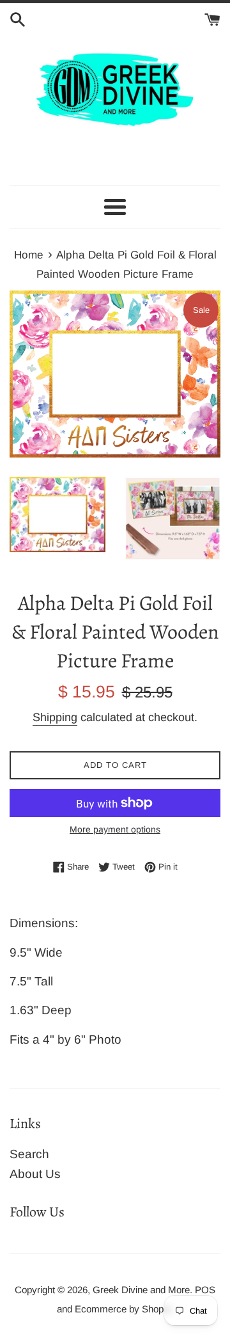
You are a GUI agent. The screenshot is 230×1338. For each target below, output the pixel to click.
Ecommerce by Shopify (124, 1308)
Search (29, 1154)
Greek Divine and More (141, 1289)
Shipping (55, 717)
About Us (35, 1174)
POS (205, 1289)
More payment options (115, 829)
